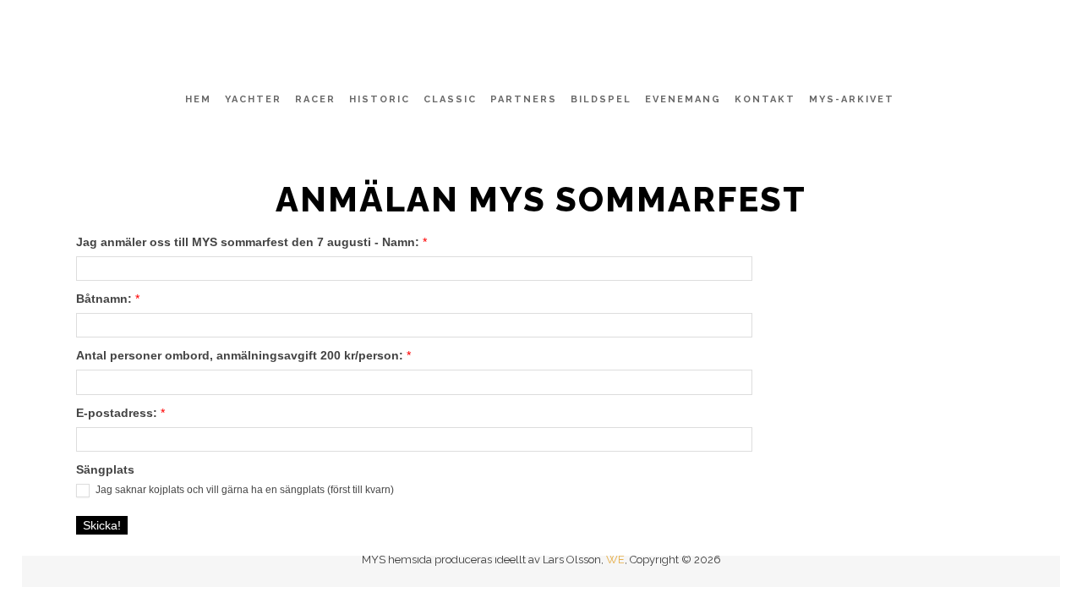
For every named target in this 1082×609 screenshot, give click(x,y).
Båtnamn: (107, 298)
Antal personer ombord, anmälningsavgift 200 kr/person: (243, 355)
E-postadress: (120, 413)
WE (615, 559)
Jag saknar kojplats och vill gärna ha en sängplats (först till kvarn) (243, 490)
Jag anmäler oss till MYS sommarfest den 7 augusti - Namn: (251, 242)
